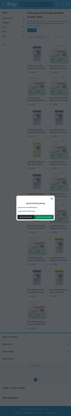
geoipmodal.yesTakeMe (43, 217)
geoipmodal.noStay (26, 217)
